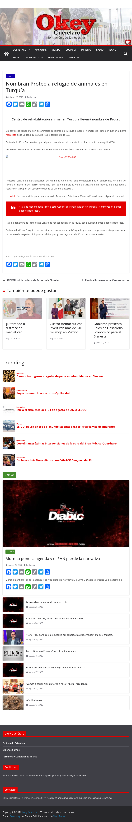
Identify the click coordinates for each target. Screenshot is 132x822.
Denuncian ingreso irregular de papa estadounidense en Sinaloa (59, 376)
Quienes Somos (11, 749)
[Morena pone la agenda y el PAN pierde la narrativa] (66, 513)
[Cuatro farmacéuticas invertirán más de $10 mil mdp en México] (66, 300)
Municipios (20, 457)
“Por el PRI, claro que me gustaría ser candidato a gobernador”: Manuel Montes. (69, 634)
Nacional (41, 49)
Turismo (86, 49)
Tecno (112, 49)
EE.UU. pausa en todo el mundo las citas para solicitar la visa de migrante (65, 426)
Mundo (56, 49)
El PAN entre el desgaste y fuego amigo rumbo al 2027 (55, 667)
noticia (12, 196)
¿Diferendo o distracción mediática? (15, 328)
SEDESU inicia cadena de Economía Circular (32, 280)
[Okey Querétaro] (66, 10)
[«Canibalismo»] (13, 702)
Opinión (10, 552)
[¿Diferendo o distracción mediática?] (22, 300)
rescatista (11, 134)
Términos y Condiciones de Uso (20, 756)
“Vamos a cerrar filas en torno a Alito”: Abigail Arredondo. (57, 683)
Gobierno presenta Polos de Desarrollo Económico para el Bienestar (108, 330)
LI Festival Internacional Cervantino (104, 280)
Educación (20, 407)
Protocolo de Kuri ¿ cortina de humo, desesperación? (54, 618)
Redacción (31, 97)
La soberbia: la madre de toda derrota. (47, 602)
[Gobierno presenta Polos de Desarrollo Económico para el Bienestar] (109, 300)
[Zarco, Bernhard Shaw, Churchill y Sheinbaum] (13, 653)
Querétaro (19, 49)
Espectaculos (34, 57)
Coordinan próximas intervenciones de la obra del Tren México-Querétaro (66, 443)
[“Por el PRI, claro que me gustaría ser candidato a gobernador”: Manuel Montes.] (13, 637)
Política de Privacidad (14, 743)
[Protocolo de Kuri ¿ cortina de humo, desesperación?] (13, 621)
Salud (100, 49)
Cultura (71, 49)
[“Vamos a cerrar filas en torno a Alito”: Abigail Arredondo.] (13, 686)
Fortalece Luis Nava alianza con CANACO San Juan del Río (54, 460)
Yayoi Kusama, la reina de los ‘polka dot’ (43, 393)
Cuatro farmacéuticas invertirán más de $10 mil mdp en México (66, 328)
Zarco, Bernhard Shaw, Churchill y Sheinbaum (51, 651)
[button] (28, 50)
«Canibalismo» (34, 700)
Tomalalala (55, 57)
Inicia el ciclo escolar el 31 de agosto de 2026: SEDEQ (51, 409)
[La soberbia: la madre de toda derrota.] (13, 604)
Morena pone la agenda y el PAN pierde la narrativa (52, 558)
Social (17, 57)
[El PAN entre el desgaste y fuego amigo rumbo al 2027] (13, 670)
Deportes (73, 57)
